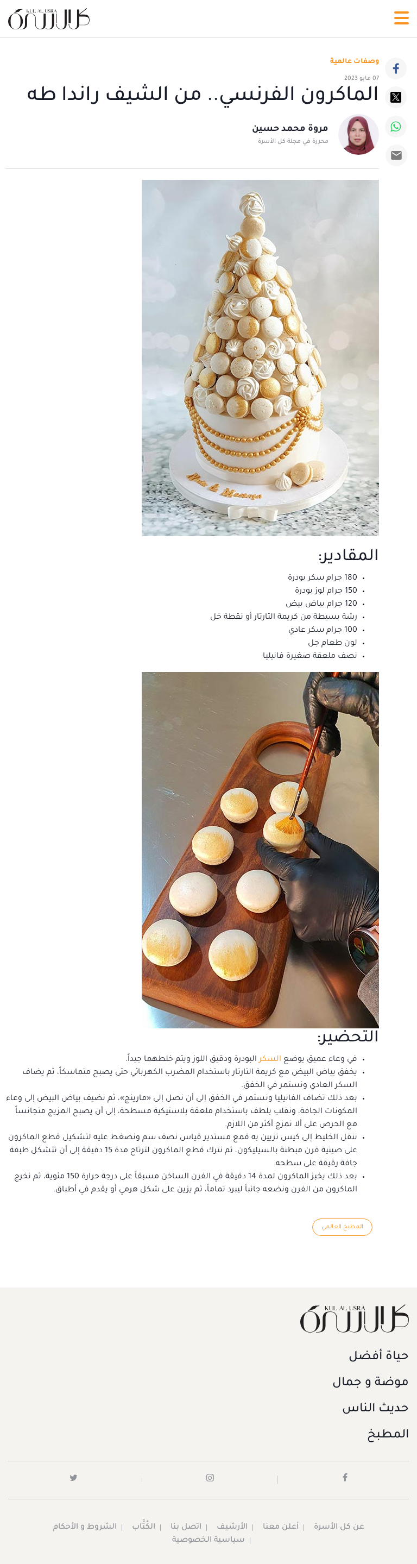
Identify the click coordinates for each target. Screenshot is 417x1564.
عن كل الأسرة (339, 1527)
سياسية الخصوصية (208, 1540)
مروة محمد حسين (290, 129)
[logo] (49, 18)
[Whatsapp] (395, 126)
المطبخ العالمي (342, 1227)
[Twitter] (395, 97)
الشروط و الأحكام (85, 1527)
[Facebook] (395, 68)
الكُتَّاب (143, 1527)
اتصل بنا (185, 1527)
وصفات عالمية (354, 62)
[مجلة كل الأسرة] (208, 1318)
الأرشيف (232, 1527)
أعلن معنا (281, 1527)
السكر (270, 1060)
